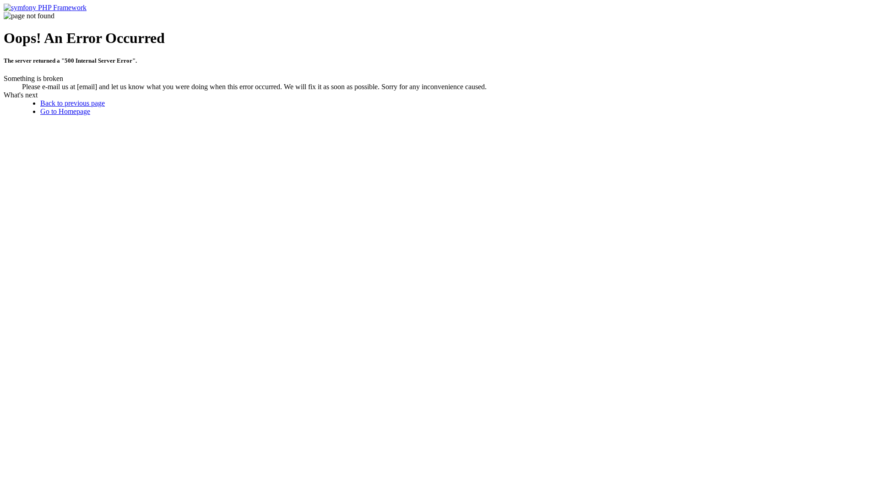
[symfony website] (45, 7)
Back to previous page (72, 103)
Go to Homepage (65, 111)
